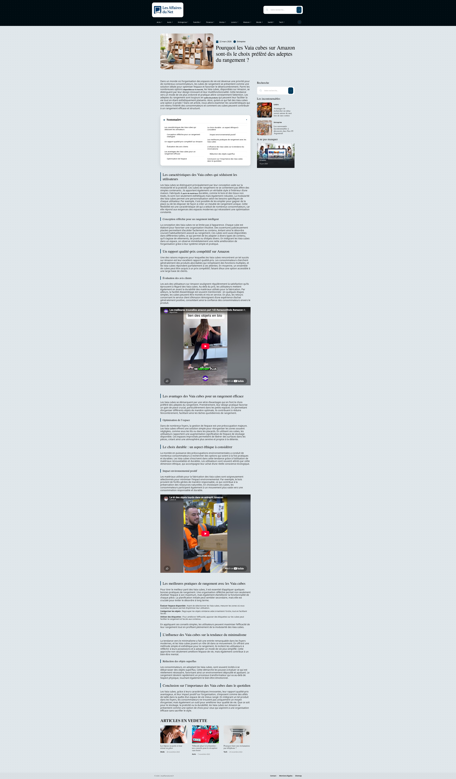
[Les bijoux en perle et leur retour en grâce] (173, 734)
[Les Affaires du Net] (167, 10)
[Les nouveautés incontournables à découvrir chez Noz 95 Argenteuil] (264, 127)
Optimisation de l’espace (177, 158)
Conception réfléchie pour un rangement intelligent (183, 135)
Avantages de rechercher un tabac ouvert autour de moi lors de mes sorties (283, 112)
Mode (162, 752)
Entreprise (241, 41)
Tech (225, 752)
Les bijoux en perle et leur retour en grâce (171, 746)
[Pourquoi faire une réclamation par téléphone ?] (237, 734)
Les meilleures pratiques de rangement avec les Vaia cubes (226, 140)
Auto (194, 754)
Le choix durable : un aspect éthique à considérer (222, 128)
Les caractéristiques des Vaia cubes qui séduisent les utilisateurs (180, 128)
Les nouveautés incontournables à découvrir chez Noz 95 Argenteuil (283, 130)
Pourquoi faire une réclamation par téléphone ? (237, 746)
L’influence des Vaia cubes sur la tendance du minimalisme (225, 147)
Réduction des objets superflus (222, 154)
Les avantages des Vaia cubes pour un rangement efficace (179, 152)
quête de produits (211, 98)
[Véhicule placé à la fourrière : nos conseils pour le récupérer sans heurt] (205, 734)
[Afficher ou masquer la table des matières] (214, 119)
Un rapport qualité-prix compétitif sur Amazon (183, 141)
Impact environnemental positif (222, 134)
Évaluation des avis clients (177, 146)
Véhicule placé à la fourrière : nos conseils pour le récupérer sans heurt (204, 748)
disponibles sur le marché (193, 89)
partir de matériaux (190, 193)
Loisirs (276, 104)
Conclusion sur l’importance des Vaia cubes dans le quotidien (225, 160)
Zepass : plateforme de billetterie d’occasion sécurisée (275, 159)
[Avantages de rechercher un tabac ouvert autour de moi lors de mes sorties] (264, 110)
